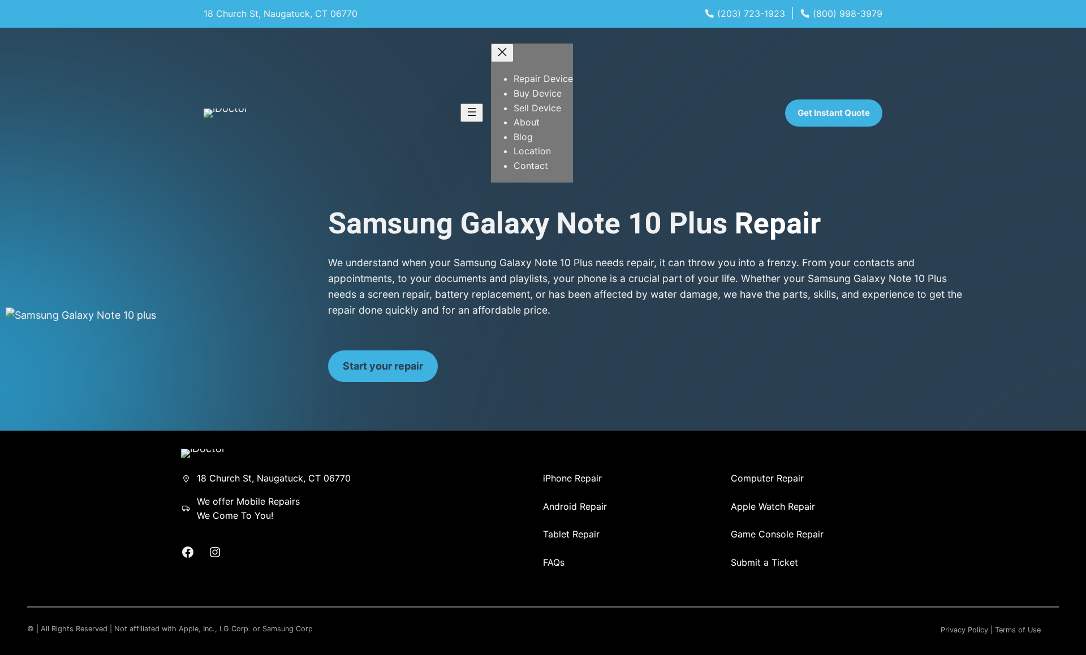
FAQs (553, 562)
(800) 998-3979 (847, 13)
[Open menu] (471, 112)
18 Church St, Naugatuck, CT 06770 (280, 13)
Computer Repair (767, 478)
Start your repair (383, 366)
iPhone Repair (572, 478)
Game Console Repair (777, 534)
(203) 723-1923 (751, 13)
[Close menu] (502, 53)
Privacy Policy (964, 630)
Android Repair (575, 506)
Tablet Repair (571, 534)
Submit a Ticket (764, 562)
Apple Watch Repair (773, 506)
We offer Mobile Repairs (248, 501)
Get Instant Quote (834, 112)
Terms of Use (1018, 630)
